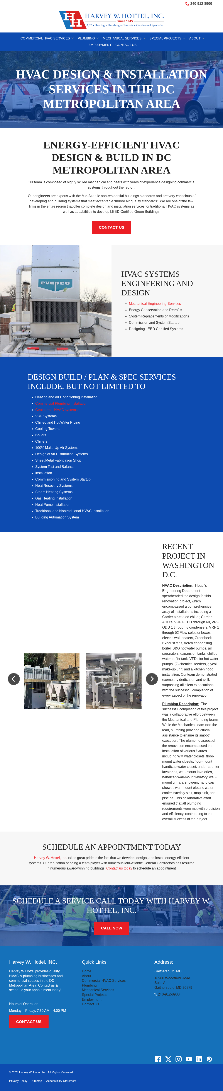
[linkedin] (199, 1059)
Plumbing (86, 38)
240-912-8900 (201, 3)
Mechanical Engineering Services (155, 303)
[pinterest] (209, 1059)
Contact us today (119, 868)
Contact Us (126, 45)
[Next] (152, 679)
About (195, 38)
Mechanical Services (122, 38)
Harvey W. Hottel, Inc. (50, 858)
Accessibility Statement (61, 1080)
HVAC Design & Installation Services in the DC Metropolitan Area (111, 89)
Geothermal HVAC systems (56, 410)
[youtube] (188, 1059)
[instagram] (178, 1059)
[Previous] (14, 679)
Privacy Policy (18, 1080)
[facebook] (158, 1059)
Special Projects (165, 38)
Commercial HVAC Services (45, 38)
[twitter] (168, 1059)
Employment (100, 45)
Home (86, 971)
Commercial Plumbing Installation (61, 403)
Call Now (111, 928)
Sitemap (37, 1080)
